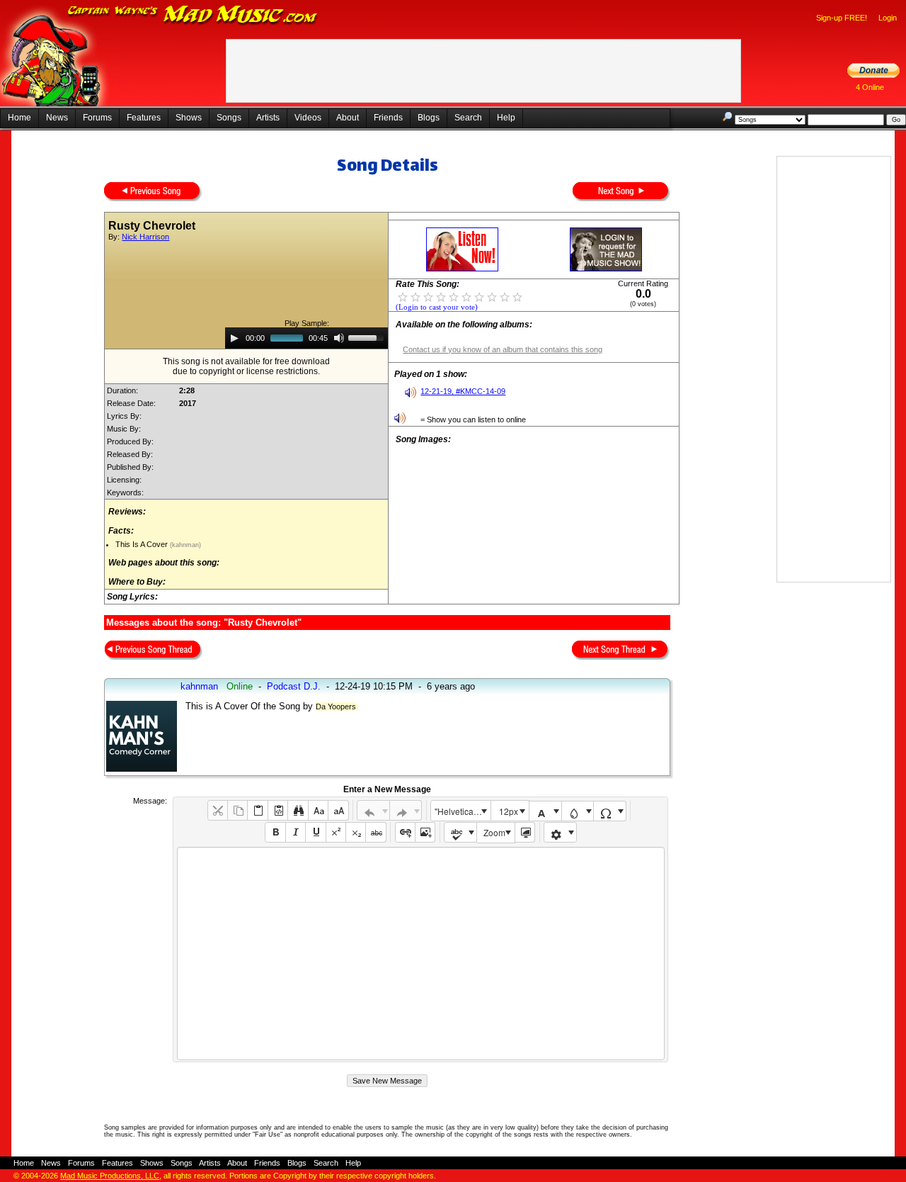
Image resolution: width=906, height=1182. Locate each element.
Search (468, 118)
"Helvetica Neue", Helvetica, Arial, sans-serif (462, 811)
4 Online (870, 87)
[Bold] (275, 832)
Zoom (494, 832)
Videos (307, 118)
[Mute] (339, 338)
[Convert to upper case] (338, 810)
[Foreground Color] (545, 811)
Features (144, 118)
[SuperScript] (335, 832)
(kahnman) (184, 544)
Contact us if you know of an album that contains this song (502, 349)
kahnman (199, 686)
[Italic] (295, 832)
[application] (306, 338)
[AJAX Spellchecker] (460, 832)
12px (508, 811)
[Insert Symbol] (610, 811)
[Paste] (257, 810)
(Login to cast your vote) (437, 307)
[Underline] (315, 832)
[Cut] (217, 810)
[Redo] (406, 810)
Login (887, 17)
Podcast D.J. (294, 686)
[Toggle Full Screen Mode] (524, 832)
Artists (268, 118)
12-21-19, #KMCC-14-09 (462, 391)
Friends (388, 118)
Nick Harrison (145, 236)
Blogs (429, 118)
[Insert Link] (405, 832)
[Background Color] (578, 811)
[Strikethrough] (375, 832)
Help (506, 118)
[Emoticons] (560, 832)
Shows (189, 118)
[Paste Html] (277, 810)
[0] (402, 296)
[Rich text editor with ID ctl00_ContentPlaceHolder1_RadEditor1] (421, 953)
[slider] (368, 336)
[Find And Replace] (297, 810)
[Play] (234, 338)
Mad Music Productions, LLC (109, 1175)
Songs (229, 118)
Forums (97, 118)
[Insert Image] (425, 832)
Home (19, 118)
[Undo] (373, 810)
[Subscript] (355, 832)
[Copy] (237, 810)
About (347, 118)
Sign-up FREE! (841, 17)
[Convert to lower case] (318, 810)
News (57, 118)
